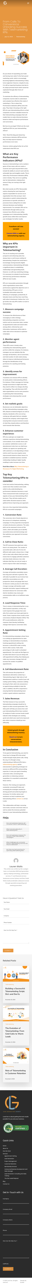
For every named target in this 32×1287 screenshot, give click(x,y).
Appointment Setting (11, 1156)
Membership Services (11, 1166)
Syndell (22, 1282)
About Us (5, 1148)
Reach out (13, 737)
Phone (5, 1230)
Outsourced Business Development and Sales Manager (16, 1170)
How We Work (7, 1151)
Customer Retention (10, 1164)
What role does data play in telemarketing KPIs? (14, 829)
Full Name (6, 1199)
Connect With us (13, 233)
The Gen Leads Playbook (11, 1178)
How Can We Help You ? (10, 1241)
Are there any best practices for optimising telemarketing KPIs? (15, 850)
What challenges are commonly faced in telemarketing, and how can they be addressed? (17, 843)
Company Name (7, 1220)
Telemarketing (20, 36)
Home (4, 1146)
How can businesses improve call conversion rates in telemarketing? (16, 823)
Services (5, 1154)
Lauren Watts (16, 866)
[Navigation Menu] (28, 3)
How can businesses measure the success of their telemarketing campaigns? (16, 836)
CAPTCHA (5, 1264)
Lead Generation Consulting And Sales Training (15, 1175)
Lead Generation (9, 1158)
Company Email (7, 1209)
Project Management (11, 1161)
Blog (4, 1181)
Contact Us (6, 1184)
